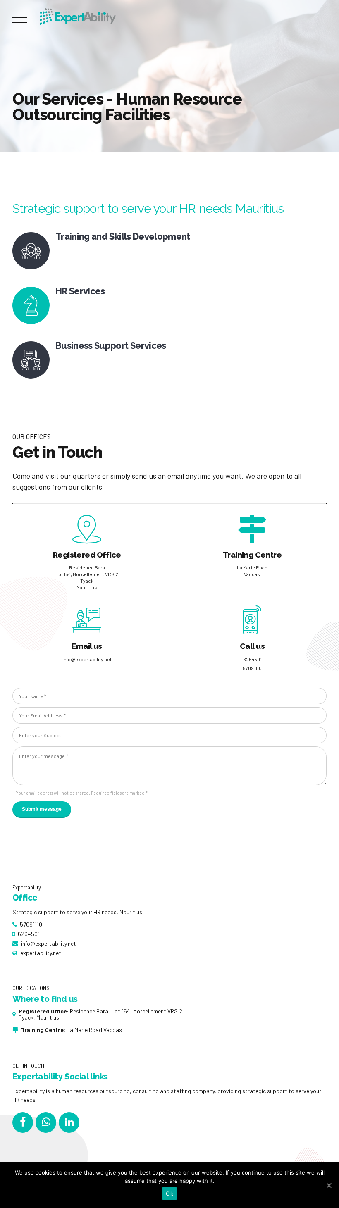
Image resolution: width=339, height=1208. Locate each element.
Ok (169, 1193)
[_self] (31, 250)
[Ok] (329, 1185)
